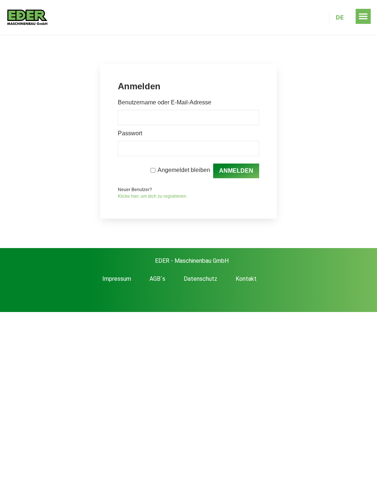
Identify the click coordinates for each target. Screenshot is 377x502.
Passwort (130, 133)
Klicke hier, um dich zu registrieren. (152, 196)
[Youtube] (188, 298)
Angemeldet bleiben (184, 170)
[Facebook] (170, 298)
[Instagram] (206, 298)
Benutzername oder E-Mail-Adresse (164, 102)
